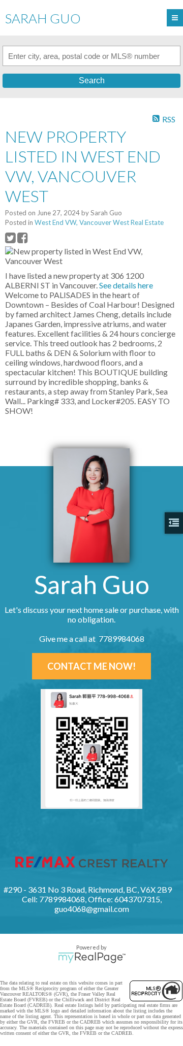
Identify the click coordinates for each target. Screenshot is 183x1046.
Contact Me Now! (91, 666)
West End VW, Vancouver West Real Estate (99, 222)
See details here (126, 285)
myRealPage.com (91, 958)
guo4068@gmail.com (91, 908)
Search (92, 80)
